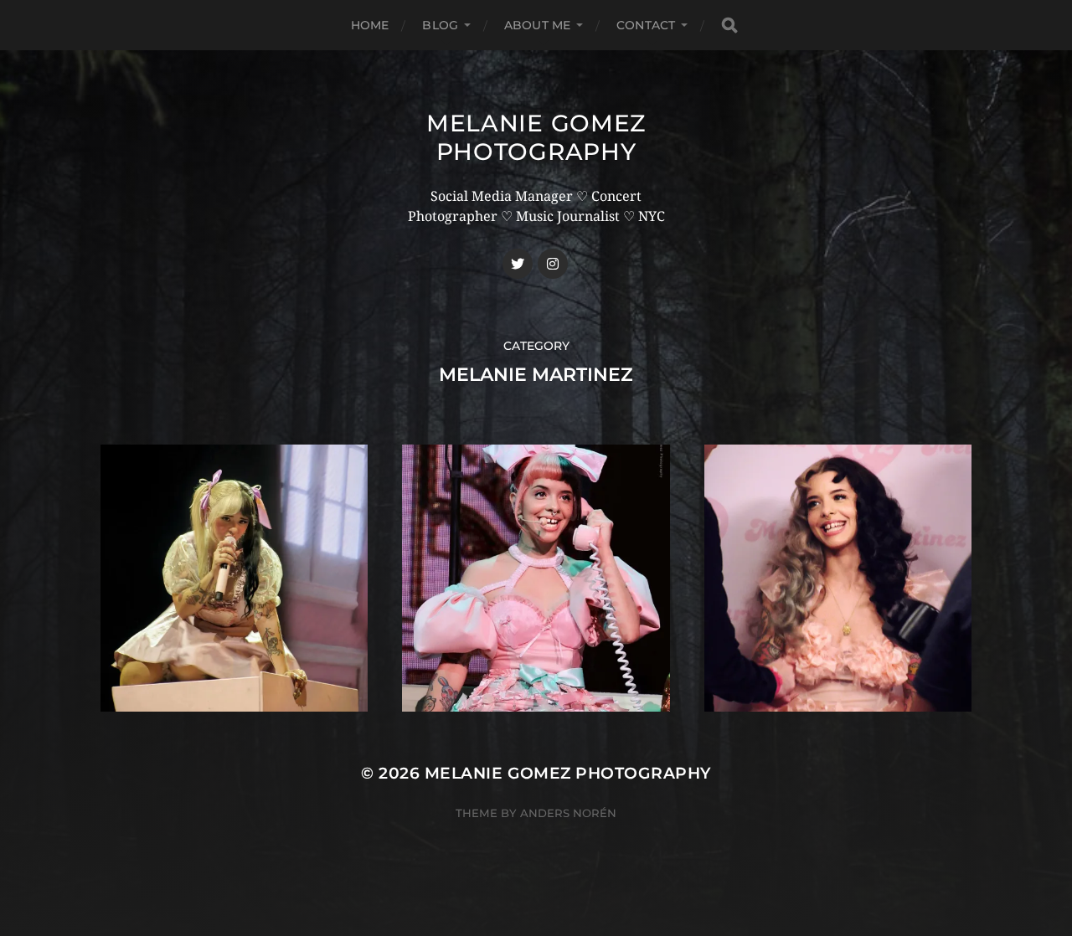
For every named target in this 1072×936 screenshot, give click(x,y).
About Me (537, 25)
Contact (645, 25)
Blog (440, 25)
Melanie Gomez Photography (536, 137)
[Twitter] (517, 264)
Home (370, 25)
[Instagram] (553, 264)
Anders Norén (568, 813)
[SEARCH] (729, 25)
